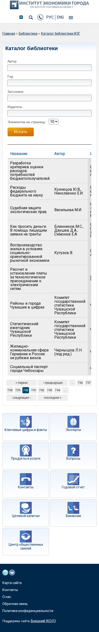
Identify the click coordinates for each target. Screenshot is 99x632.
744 (57, 390)
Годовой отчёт (73, 487)
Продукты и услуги (25, 458)
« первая (22, 382)
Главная (8, 33)
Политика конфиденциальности (27, 611)
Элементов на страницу (26, 122)
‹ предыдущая (53, 382)
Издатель (14, 107)
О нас (6, 597)
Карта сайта (12, 583)
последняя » (53, 397)
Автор (12, 61)
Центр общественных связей (26, 546)
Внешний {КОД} (43, 621)
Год (10, 76)
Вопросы (73, 458)
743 (49, 390)
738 (9, 390)
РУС (50, 17)
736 (80, 382)
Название (18, 153)
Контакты (25, 487)
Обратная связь (15, 604)
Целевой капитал (26, 516)
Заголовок (15, 92)
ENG (60, 17)
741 (33, 390)
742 (41, 390)
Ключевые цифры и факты (26, 430)
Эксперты (73, 430)
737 (88, 382)
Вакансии (73, 516)
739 (17, 390)
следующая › (21, 397)
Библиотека (28, 33)
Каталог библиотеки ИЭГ (60, 33)
